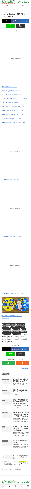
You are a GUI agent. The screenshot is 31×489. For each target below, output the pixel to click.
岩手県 (4, 339)
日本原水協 (23, 339)
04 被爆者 (6, 326)
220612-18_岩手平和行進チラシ (9, 106)
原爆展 (24, 329)
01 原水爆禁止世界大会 (9, 324)
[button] (20, 26)
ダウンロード (13, 87)
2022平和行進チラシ (7, 179)
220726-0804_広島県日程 (8, 91)
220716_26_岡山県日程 (7, 94)
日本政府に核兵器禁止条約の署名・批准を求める (14, 331)
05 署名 (13, 326)
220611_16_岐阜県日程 (7, 102)
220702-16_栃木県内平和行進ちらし (11, 98)
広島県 (10, 339)
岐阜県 (16, 336)
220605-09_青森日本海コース (9, 110)
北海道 (4, 336)
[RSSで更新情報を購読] (23, 363)
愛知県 (16, 339)
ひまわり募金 (16, 329)
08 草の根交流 (21, 326)
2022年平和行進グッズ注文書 (9, 293)
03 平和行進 (21, 324)
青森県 (10, 341)
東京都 (4, 341)
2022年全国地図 (6, 87)
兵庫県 (25, 334)
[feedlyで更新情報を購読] (8, 363)
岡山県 (22, 336)
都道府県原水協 (17, 334)
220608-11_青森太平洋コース (9, 114)
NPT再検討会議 (7, 329)
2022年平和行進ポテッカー (8, 236)
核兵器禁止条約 (7, 334)
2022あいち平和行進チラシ (8, 118)
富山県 (10, 336)
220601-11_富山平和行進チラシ (9, 122)
